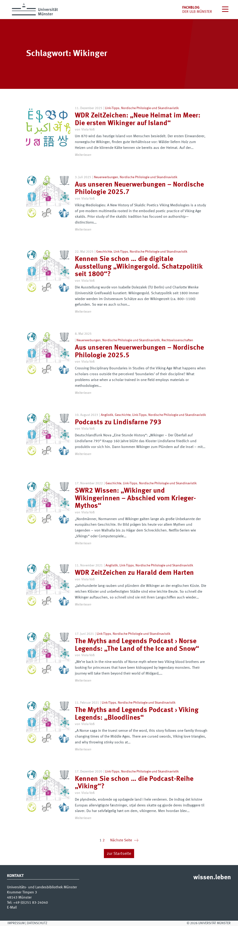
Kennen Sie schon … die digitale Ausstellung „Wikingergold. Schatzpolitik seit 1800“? (138, 267)
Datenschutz (37, 923)
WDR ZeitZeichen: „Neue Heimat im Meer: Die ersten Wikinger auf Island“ (137, 119)
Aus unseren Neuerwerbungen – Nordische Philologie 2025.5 (139, 351)
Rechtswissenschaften (177, 340)
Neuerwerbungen (106, 177)
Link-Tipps (112, 108)
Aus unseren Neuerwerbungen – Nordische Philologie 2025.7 (139, 188)
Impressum (16, 923)
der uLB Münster (197, 12)
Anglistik (107, 415)
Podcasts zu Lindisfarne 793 (118, 422)
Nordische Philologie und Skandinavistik (150, 108)
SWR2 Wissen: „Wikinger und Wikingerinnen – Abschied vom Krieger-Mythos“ (135, 498)
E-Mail (12, 907)
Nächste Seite (124, 840)
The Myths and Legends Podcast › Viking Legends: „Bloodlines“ (136, 714)
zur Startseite (119, 854)
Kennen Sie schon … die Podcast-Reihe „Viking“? (134, 783)
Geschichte (104, 251)
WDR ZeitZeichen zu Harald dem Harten (134, 572)
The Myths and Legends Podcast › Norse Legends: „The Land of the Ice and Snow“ (137, 645)
